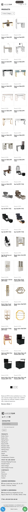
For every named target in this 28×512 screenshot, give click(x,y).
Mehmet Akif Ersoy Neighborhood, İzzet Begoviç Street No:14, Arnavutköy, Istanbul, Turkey (13, 493)
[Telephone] (3, 509)
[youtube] (6, 417)
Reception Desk (5, 446)
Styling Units (4, 442)
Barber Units (4, 438)
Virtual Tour (20, 2)
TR (19, 4)
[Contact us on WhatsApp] (25, 509)
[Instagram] (9, 417)
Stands (3, 453)
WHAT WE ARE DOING (8, 460)
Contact (3, 478)
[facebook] (8, 417)
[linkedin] (2, 417)
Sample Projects (5, 464)
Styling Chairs (4, 440)
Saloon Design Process (7, 467)
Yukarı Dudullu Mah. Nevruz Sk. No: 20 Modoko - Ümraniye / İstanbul (11, 484)
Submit (4, 430)
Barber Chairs (4, 436)
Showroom (4, 474)
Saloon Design (5, 466)
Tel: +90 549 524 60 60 (10, 499)
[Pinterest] (4, 417)
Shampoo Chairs (5, 448)
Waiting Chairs (5, 450)
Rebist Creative (14, 509)
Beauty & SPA (4, 444)
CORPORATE (5, 470)
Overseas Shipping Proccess (8, 462)
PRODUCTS (4, 434)
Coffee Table (4, 455)
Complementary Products (7, 457)
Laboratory (4, 451)
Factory (3, 472)
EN (21, 4)
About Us (3, 476)
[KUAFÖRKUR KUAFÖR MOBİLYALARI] (6, 4)
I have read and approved (9, 427)
